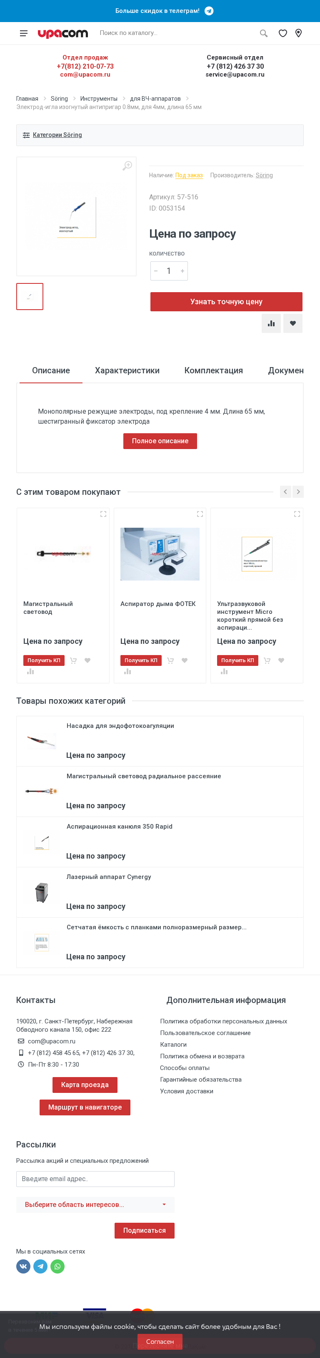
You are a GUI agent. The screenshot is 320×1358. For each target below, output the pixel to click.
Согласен (160, 1342)
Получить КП (44, 660)
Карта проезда (85, 1085)
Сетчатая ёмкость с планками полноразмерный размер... (157, 927)
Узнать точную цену (226, 301)
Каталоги (173, 1044)
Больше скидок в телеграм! (160, 11)
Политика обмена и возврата (202, 1056)
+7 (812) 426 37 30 (235, 66)
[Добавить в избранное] (87, 660)
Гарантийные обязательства (201, 1079)
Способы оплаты (185, 1068)
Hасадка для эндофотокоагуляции (120, 726)
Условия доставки (186, 1091)
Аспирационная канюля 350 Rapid (119, 826)
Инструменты (99, 98)
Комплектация (214, 370)
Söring (59, 98)
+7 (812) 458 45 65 (53, 1053)
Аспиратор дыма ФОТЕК (157, 604)
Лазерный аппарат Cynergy (109, 877)
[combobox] (95, 1205)
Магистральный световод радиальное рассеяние (144, 776)
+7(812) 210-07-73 (85, 66)
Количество (167, 254)
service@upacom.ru (235, 74)
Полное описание (160, 441)
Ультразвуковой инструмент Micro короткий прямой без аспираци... (250, 615)
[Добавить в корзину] (73, 660)
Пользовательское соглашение (205, 1033)
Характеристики (127, 370)
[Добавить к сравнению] (30, 671)
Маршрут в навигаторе (85, 1107)
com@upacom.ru (85, 74)
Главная (27, 98)
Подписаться (144, 1230)
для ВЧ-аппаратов (155, 98)
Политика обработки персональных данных (223, 1021)
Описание (51, 370)
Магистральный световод (48, 608)
